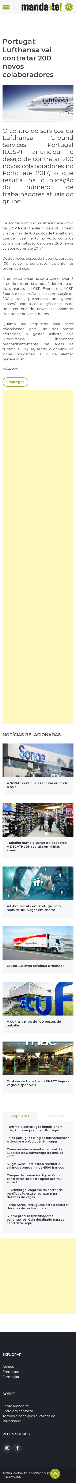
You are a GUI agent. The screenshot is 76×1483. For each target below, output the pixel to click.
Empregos (15, 382)
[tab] (20, 1116)
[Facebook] (17, 1448)
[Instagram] (7, 1448)
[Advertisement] (38, 557)
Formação (11, 1377)
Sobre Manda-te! (16, 1406)
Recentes (56, 1116)
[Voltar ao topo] (55, 1474)
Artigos (8, 1367)
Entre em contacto (18, 1411)
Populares (20, 1116)
